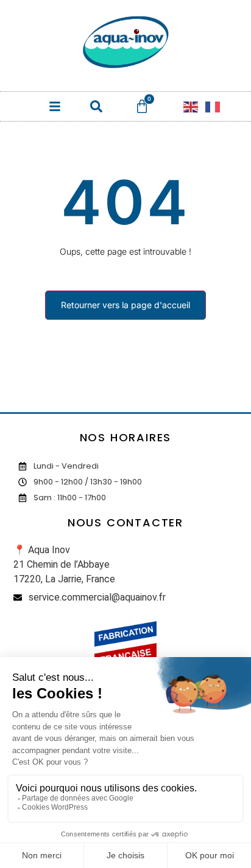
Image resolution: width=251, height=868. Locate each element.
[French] (213, 106)
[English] (191, 106)
